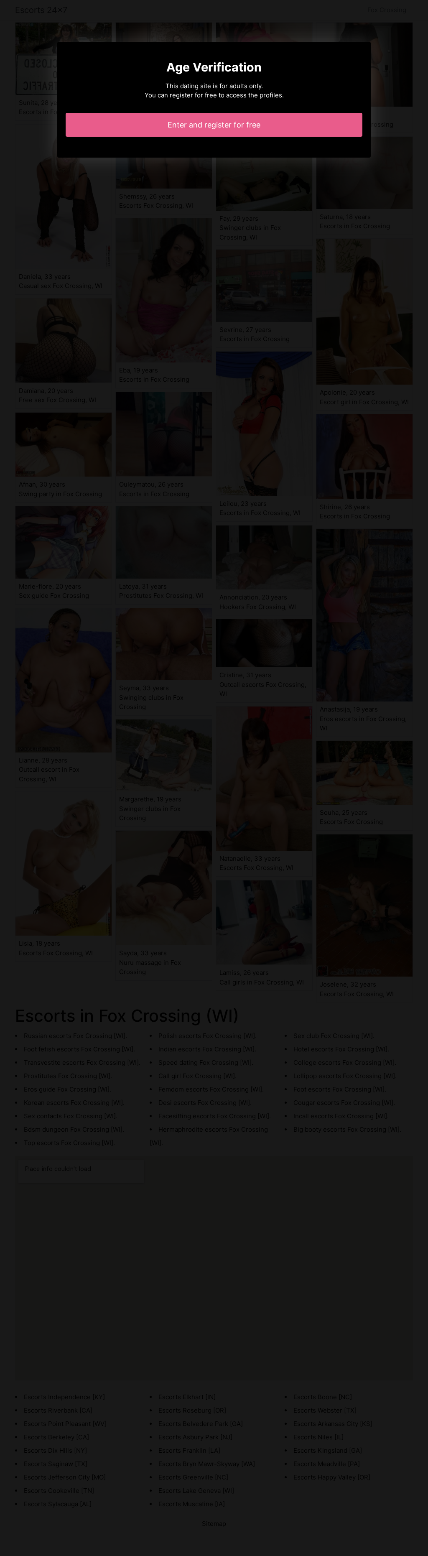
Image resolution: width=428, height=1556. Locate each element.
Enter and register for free (214, 124)
